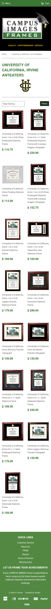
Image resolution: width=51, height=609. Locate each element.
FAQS (25, 550)
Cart (47, 3)
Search (25, 554)
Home (4, 54)
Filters (44, 103)
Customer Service (25, 542)
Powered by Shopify (32, 592)
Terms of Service (25, 558)
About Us (25, 546)
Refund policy (25, 562)
